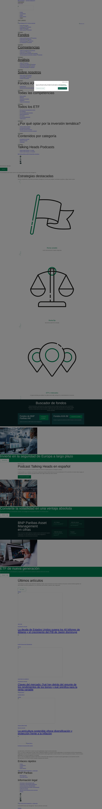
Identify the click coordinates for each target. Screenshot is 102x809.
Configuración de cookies (40, 88)
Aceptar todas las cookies (62, 88)
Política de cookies (63, 85)
